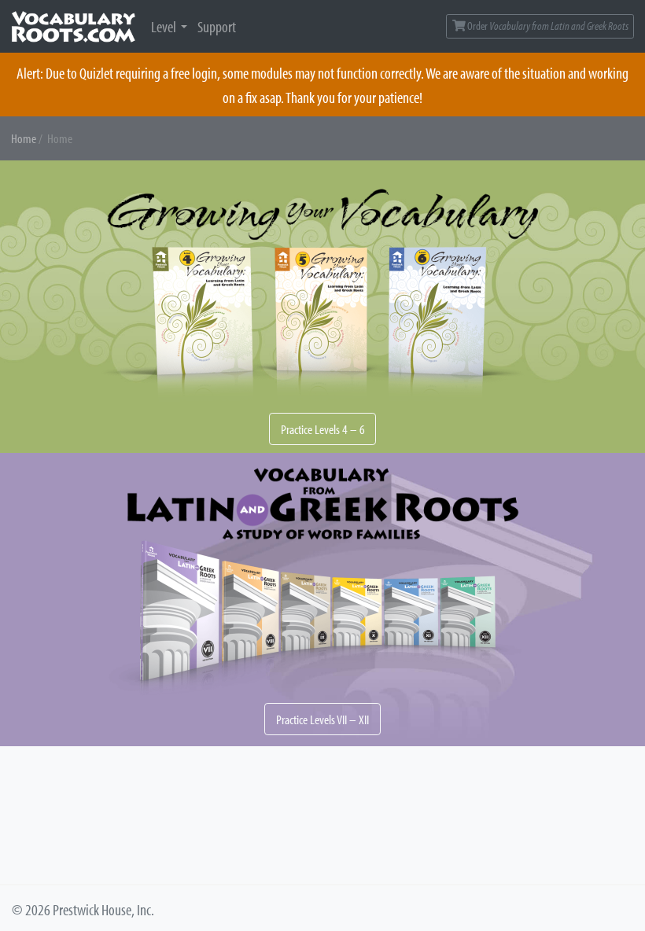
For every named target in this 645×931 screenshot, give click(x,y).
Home (23, 138)
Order (547, 25)
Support (216, 26)
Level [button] (163, 26)
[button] (322, 307)
